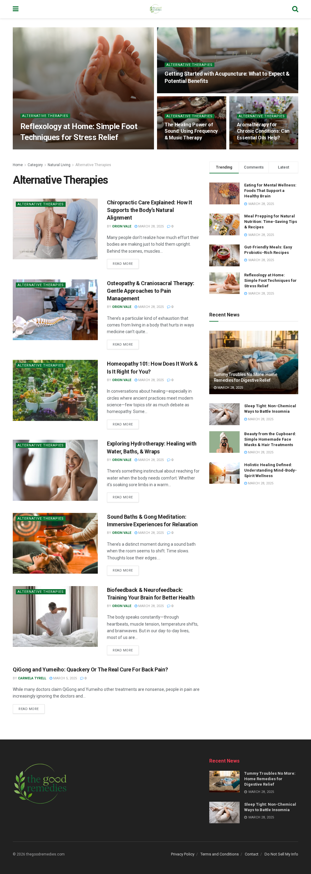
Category (35, 165)
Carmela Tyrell (32, 678)
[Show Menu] (16, 9)
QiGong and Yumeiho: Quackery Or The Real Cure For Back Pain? (90, 669)
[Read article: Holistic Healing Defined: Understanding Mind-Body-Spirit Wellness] (224, 473)
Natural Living (59, 165)
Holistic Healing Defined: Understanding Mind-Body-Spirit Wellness (270, 470)
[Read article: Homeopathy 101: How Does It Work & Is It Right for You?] (55, 390)
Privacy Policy (182, 854)
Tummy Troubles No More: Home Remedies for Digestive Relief (270, 779)
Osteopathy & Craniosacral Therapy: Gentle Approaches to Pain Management (150, 291)
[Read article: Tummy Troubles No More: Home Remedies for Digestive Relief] (253, 362)
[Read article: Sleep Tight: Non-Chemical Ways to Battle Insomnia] (224, 414)
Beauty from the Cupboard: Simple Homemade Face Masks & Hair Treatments (270, 439)
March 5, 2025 (64, 678)
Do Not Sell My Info (281, 854)
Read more (126, 262)
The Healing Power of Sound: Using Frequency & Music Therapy (191, 131)
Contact (251, 854)
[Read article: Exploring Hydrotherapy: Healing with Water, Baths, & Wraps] (55, 470)
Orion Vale (35, 149)
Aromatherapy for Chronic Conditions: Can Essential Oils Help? (263, 131)
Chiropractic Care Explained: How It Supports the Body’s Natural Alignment (149, 210)
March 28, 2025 (64, 149)
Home (18, 165)
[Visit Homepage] (155, 9)
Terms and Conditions (219, 854)
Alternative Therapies (45, 116)
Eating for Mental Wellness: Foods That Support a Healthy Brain (270, 190)
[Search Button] (295, 9)
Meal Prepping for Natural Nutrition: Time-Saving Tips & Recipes (270, 221)
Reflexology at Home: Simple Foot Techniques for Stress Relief (270, 280)
